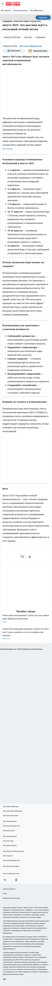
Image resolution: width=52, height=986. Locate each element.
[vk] (22, 556)
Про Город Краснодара (11, 866)
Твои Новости (8, 856)
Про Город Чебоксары (10, 806)
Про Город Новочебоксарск (12, 811)
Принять (43, 17)
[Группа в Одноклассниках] (38, 51)
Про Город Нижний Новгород (13, 851)
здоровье (40, 37)
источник (7, 148)
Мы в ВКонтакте (36, 10)
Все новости (6, 10)
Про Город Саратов (10, 845)
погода (28, 37)
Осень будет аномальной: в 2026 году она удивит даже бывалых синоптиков (25, 618)
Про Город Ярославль (10, 815)
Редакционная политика (11, 898)
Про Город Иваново (10, 821)
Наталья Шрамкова (31, 46)
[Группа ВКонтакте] (13, 51)
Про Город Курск (9, 830)
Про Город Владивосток (11, 860)
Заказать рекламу (20, 10)
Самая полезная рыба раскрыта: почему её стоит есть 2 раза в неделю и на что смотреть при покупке (25, 634)
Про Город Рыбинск (10, 836)
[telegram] (30, 556)
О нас (5, 893)
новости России (12, 37)
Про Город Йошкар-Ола (11, 826)
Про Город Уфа (8, 841)
